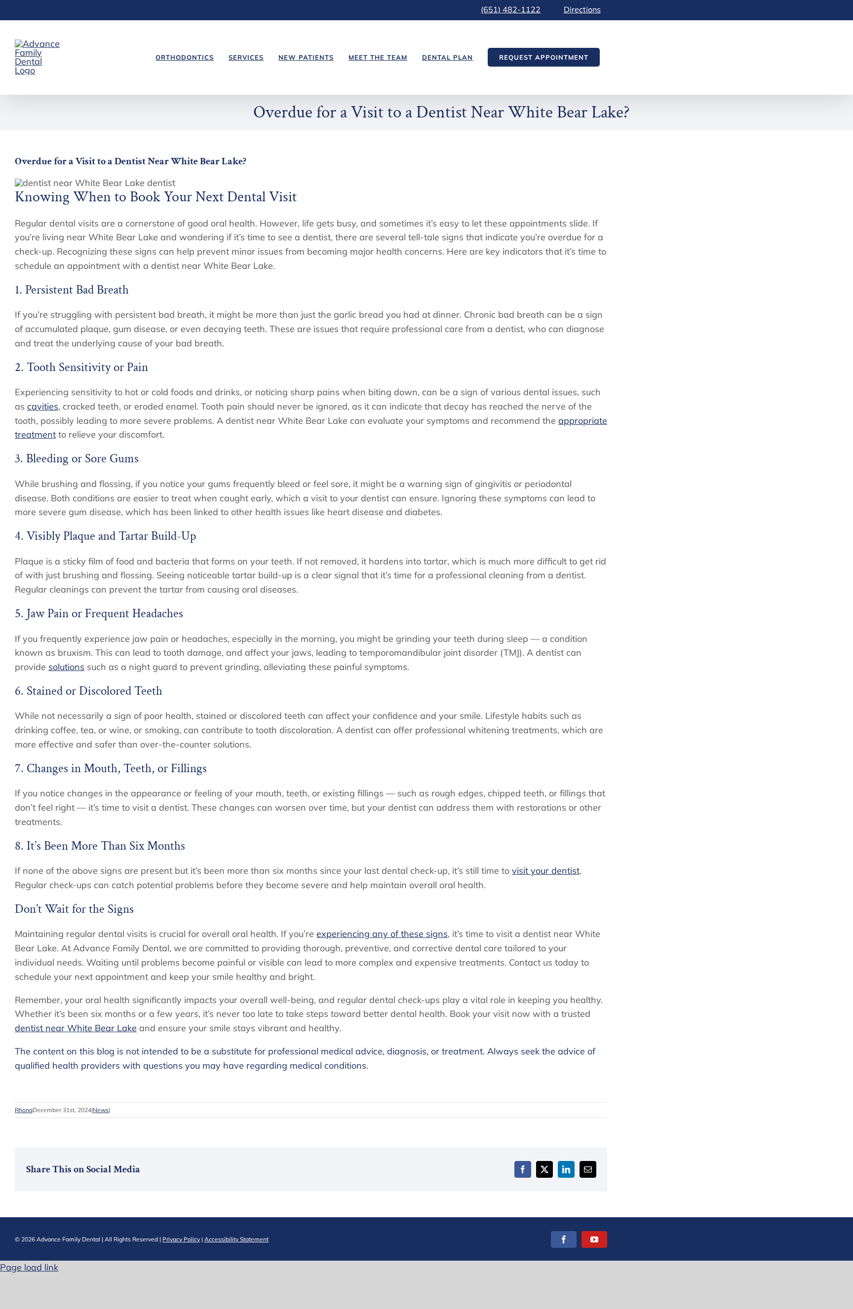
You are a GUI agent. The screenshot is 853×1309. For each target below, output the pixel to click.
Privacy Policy (181, 1239)
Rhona (24, 1110)
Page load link (29, 1267)
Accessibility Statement (236, 1239)
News (101, 1110)
